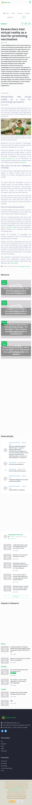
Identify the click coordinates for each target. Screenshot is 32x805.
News (2, 748)
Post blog (4, 763)
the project (14, 263)
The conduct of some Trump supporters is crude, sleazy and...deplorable (18, 681)
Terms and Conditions (13, 790)
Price (2, 770)
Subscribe (4, 751)
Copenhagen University (24, 266)
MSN (11, 701)
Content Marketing (6, 768)
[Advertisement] (16, 378)
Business (20, 13)
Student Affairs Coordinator (17, 490)
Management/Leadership (14, 442)
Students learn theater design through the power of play (18, 693)
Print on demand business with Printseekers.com (19, 670)
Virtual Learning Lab (8, 158)
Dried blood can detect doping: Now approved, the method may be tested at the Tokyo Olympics (20, 565)
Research (28, 13)
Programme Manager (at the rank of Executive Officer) (18, 480)
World (13, 13)
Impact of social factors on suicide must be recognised (20, 659)
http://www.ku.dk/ (13, 538)
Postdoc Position (12, 462)
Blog (2, 746)
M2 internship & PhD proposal (17, 471)
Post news (4, 766)
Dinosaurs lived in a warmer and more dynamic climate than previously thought (21, 587)
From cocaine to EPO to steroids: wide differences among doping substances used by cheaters (20, 577)
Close (20, 801)
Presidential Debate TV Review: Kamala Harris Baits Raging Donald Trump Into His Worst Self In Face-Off (20, 649)
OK (12, 801)
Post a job (4, 761)
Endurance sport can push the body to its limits (20, 555)
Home (7, 13)
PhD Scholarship (12, 469)
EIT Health (22, 162)
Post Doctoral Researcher (16, 464)
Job (2, 741)
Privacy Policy (20, 788)
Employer (3, 744)
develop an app (11, 227)
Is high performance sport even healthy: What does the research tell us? (20, 546)
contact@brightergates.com (11, 723)
